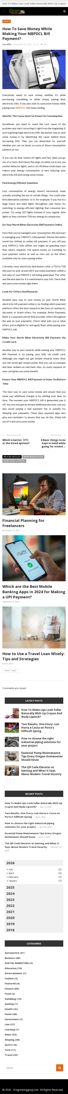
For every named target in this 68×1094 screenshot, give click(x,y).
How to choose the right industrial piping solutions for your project (41, 742)
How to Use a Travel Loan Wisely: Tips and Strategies (33, 656)
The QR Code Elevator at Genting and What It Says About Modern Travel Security (41, 770)
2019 (10, 923)
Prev (7, 670)
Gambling (10, 998)
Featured (10, 983)
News (8, 1034)
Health (9, 1009)
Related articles (12, 456)
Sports (9, 1044)
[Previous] (7, 781)
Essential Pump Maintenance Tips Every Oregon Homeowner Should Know (42, 756)
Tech (7, 1049)
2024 (10, 893)
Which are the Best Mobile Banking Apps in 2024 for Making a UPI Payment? (33, 591)
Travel (8, 1054)
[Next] (12, 781)
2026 (10, 862)
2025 (10, 887)
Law (7, 1024)
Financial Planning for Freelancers (23, 523)
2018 (10, 929)
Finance (6, 21)
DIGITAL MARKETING (17, 963)
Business (10, 958)
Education (11, 968)
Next (14, 670)
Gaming (9, 1003)
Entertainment (13, 973)
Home (8, 1014)
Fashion (9, 978)
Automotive (12, 952)
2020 (10, 917)
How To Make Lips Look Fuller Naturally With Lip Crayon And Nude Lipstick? (41, 713)
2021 (10, 911)
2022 (10, 905)
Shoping (9, 1039)
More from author (33, 456)
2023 (10, 899)
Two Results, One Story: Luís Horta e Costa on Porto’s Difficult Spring (40, 727)
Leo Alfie (6, 44)
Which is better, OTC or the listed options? (16, 441)
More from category (14, 461)
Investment (12, 1019)
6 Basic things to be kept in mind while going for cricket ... (53, 443)
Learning (10, 1029)
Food (8, 993)
